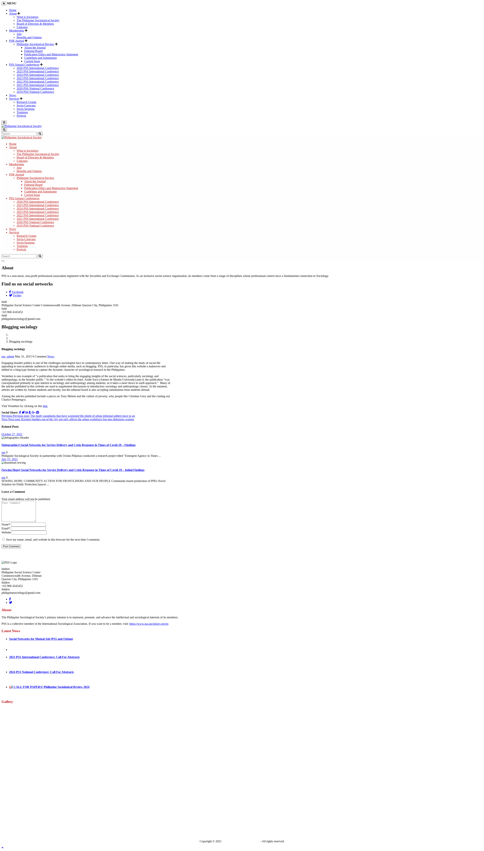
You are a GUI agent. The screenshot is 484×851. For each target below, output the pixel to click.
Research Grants (26, 102)
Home (12, 10)
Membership (16, 30)
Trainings (22, 112)
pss (3, 452)
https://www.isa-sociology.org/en (148, 623)
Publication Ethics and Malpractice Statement (51, 54)
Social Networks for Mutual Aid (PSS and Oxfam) (41, 638)
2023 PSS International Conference (38, 78)
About (13, 13)
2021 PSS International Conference (38, 85)
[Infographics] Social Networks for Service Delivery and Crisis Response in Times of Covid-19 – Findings (69, 445)
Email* (6, 528)
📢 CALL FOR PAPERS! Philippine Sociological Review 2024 (49, 687)
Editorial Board (33, 51)
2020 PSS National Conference (35, 88)
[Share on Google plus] (34, 412)
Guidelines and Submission (40, 57)
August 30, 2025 (19, 649)
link (45, 406)
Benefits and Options (29, 37)
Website (6, 532)
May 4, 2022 (16, 646)
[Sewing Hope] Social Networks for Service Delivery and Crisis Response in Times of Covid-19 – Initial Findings (73, 470)
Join (19, 34)
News (12, 95)
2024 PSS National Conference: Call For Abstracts (41, 672)
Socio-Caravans (26, 105)
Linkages (22, 27)
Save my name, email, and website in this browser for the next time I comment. (53, 539)
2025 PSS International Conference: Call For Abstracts (44, 657)
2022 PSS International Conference (38, 81)
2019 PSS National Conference (35, 91)
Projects (21, 115)
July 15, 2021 (10, 459)
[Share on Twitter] (24, 412)
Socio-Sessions (26, 108)
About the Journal (35, 47)
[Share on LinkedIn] (27, 412)
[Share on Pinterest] (37, 412)
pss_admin (8, 356)
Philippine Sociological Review (35, 44)
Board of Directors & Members (35, 23)
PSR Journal (16, 40)
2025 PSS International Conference (38, 71)
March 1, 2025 (18, 664)
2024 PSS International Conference (38, 74)
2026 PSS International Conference (38, 68)
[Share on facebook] (20, 412)
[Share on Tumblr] (30, 412)
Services (14, 98)
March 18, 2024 (18, 679)
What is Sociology (28, 17)
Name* (6, 524)
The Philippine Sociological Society (38, 20)
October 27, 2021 (12, 434)
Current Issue (32, 61)
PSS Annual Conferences (24, 64)
